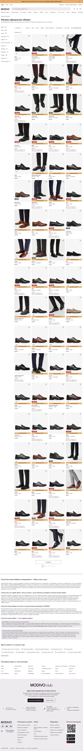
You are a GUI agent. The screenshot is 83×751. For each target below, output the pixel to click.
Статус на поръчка (21, 730)
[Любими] (77, 8)
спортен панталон (21, 626)
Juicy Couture (72, 673)
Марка (42, 27)
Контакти (19, 742)
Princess (44, 666)
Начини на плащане (22, 734)
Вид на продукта (50, 27)
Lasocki (70, 671)
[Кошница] (80, 8)
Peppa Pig (30, 666)
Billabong (30, 671)
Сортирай (17, 27)
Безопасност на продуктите (56, 730)
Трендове (61, 4)
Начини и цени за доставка (23, 725)
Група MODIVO (37, 731)
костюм (23, 584)
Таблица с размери (54, 725)
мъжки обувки (63, 596)
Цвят (33, 27)
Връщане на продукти (22, 727)
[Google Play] (71, 735)
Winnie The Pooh (59, 673)
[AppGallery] (71, 742)
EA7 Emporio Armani (46, 668)
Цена (37, 27)
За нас (35, 725)
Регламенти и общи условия (40, 738)
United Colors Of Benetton (61, 666)
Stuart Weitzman (5, 673)
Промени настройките (20, 748)
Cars (2, 671)
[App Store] (71, 738)
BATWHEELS (31, 673)
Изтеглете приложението (71, 4)
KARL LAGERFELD (46, 673)
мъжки (39, 611)
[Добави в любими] (29, 35)
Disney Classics (18, 666)
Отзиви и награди (54, 734)
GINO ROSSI (17, 671)
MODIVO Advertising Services (41, 736)
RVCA (56, 671)
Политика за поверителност (32, 748)
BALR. (16, 668)
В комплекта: (59, 27)
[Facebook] (10, 726)
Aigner (16, 673)
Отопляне (67, 27)
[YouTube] (6, 726)
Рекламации (20, 737)
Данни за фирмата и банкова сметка (41, 728)
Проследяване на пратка (23, 732)
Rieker (2, 666)
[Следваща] (79, 1)
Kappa (2, 668)
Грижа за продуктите (55, 727)
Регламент (12, 748)
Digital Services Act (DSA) (56, 732)
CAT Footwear (72, 666)
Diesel (56, 668)
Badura (43, 671)
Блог (35, 733)
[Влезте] (74, 8)
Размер (27, 27)
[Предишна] (3, 1)
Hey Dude (71, 668)
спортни (42, 611)
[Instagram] (2, 726)
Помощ (80, 4)
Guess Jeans (31, 668)
